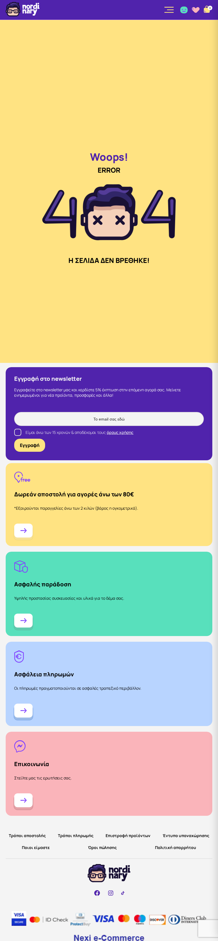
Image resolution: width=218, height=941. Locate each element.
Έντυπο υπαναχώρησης (186, 835)
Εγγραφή (29, 445)
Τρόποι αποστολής (27, 835)
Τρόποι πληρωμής (75, 835)
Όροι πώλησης (102, 847)
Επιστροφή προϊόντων (128, 835)
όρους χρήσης (120, 432)
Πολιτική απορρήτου (175, 847)
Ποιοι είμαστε (36, 847)
